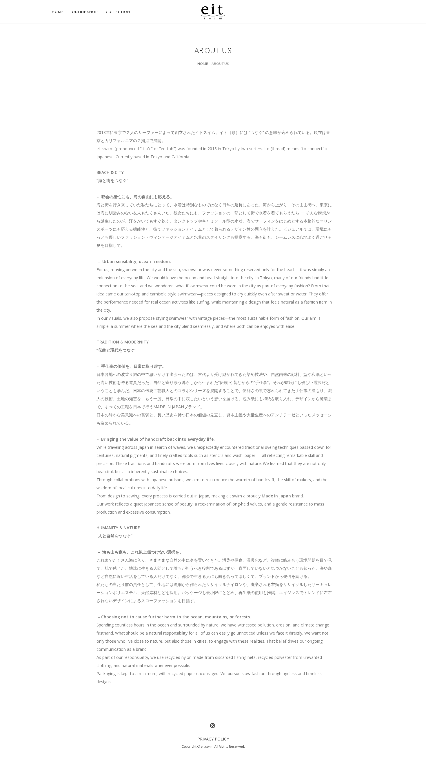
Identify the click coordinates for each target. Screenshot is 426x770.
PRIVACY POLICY (213, 739)
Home (58, 12)
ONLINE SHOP (85, 12)
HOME (202, 63)
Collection (118, 12)
